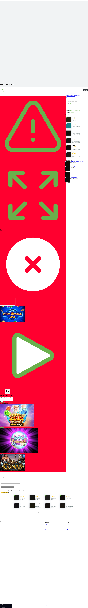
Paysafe (46, 529)
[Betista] (68, 142)
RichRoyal (68, 495)
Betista (36, 495)
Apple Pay (46, 527)
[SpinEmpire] (68, 128)
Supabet (52, 503)
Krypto (68, 529)
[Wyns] (68, 156)
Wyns (21, 495)
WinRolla (21, 503)
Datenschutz (48, 605)
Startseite (3, 607)
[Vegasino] (47, 499)
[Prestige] (68, 121)
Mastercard (46, 524)
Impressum (48, 604)
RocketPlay (37, 503)
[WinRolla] (16, 507)
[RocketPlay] (32, 507)
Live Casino (69, 526)
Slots (68, 524)
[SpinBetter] (68, 135)
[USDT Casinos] (6, 605)
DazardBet (68, 503)
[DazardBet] (62, 507)
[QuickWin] (68, 149)
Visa (45, 526)
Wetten (68, 527)
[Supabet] (47, 507)
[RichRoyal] (62, 499)
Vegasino (52, 495)
